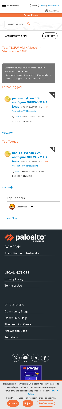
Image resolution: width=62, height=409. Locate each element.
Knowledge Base (16, 330)
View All (6, 133)
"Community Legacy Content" (19, 75)
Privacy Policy (14, 279)
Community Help (16, 318)
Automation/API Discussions (25, 111)
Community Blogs (16, 311)
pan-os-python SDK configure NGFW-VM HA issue (30, 102)
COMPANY (13, 247)
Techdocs (11, 337)
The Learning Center (19, 324)
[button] (13, 403)
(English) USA (54, 11)
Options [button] (49, 36)
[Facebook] (45, 358)
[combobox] (18, 23)
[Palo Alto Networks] (31, 238)
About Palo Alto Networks (22, 253)
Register (34, 5)
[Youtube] (25, 358)
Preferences (46, 403)
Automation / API (16, 35)
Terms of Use (13, 285)
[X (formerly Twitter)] (16, 358)
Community (42, 75)
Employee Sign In (53, 5)
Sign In (43, 5)
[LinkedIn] (35, 358)
